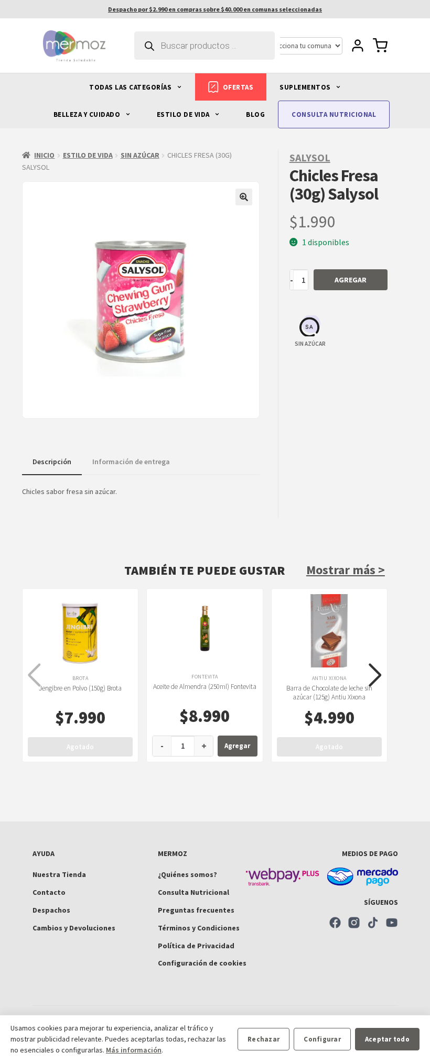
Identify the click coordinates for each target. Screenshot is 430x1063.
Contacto (49, 892)
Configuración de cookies (202, 963)
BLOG (255, 114)
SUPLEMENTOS (306, 87)
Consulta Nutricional (193, 892)
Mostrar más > (345, 570)
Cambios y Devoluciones (74, 928)
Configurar (322, 1039)
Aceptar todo (387, 1039)
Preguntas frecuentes (196, 910)
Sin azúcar (140, 155)
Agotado (80, 746)
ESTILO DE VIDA (184, 114)
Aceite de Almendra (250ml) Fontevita (204, 686)
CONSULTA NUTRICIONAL (334, 114)
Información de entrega (131, 461)
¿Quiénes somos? (187, 874)
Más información (134, 1050)
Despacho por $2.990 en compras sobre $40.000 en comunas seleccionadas (215, 9)
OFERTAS (238, 87)
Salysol (309, 157)
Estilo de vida (88, 155)
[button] (243, 197)
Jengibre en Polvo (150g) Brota (80, 688)
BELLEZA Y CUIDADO (87, 114)
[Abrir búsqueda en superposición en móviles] (204, 45)
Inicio (44, 155)
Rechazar (264, 1039)
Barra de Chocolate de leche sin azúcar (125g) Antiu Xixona (329, 693)
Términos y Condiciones (199, 928)
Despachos (51, 910)
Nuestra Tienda (59, 874)
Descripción (52, 461)
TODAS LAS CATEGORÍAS (131, 87)
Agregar (351, 279)
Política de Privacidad (196, 945)
